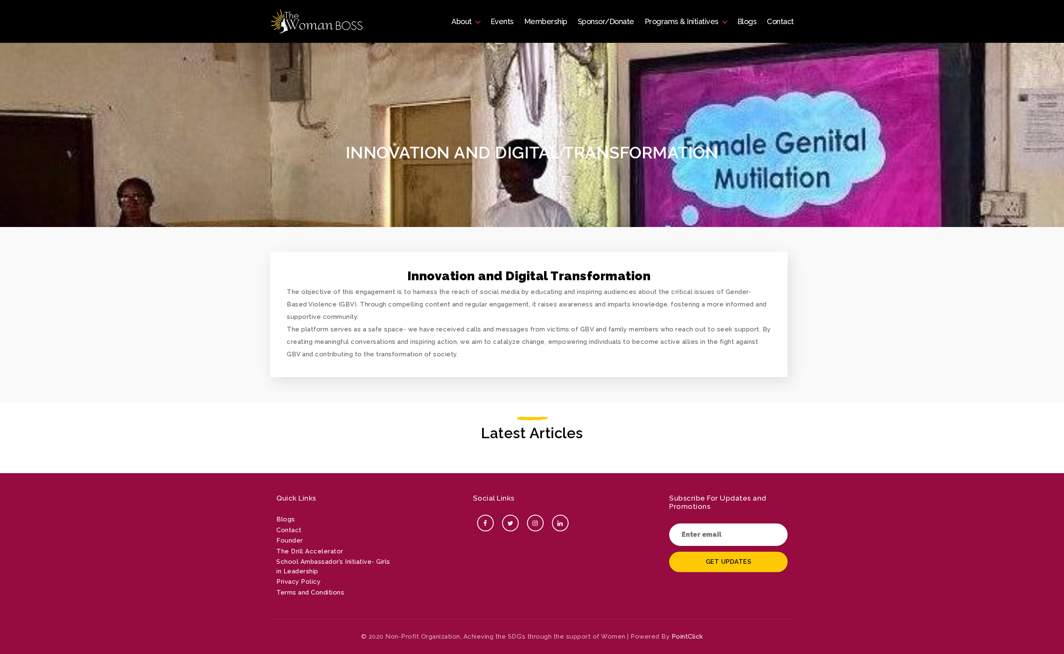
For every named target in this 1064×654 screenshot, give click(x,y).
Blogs (747, 21)
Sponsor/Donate (606, 21)
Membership (545, 21)
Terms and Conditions (310, 592)
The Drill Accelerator (309, 551)
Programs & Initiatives (682, 21)
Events (502, 21)
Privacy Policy (298, 581)
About (461, 21)
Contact (780, 21)
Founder (289, 540)
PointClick (687, 636)
